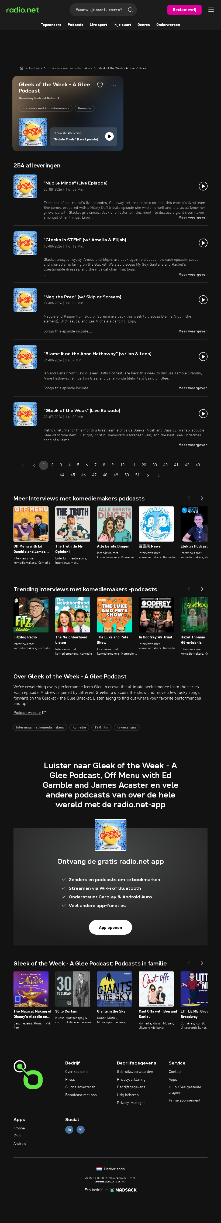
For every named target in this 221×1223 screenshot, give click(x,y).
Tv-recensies (126, 727)
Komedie (84, 108)
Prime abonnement (185, 1100)
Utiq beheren (128, 1095)
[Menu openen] (211, 9)
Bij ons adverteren (80, 1087)
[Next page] (148, 475)
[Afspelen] (109, 136)
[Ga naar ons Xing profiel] (80, 1129)
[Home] (21, 68)
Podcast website (27, 713)
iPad (17, 1136)
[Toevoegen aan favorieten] (100, 85)
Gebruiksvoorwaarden (135, 1072)
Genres (143, 25)
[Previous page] (34, 465)
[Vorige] (188, 496)
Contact (175, 1072)
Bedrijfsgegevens (131, 1087)
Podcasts (75, 25)
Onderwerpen (168, 25)
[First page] (23, 465)
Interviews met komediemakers (45, 108)
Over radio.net (77, 1072)
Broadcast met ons (81, 1095)
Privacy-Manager (131, 1103)
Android (19, 1144)
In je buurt (122, 25)
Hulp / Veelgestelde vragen (185, 1090)
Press (70, 1080)
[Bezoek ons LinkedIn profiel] (69, 1129)
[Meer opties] (114, 85)
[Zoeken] (130, 9)
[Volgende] (202, 496)
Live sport (98, 25)
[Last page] (159, 475)
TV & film (101, 727)
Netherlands (114, 1169)
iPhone (19, 1128)
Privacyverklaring (131, 1080)
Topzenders (51, 25)
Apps (173, 1080)
